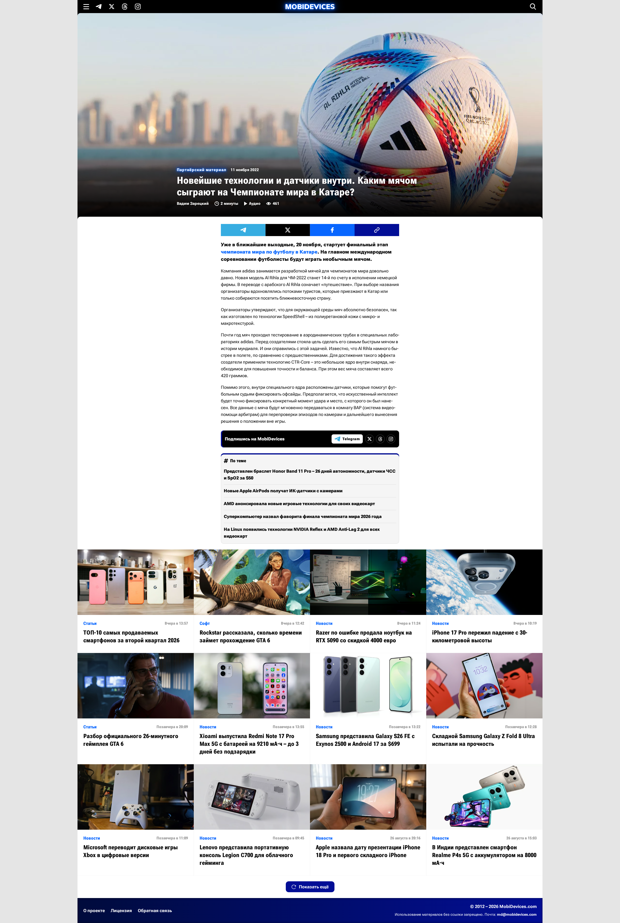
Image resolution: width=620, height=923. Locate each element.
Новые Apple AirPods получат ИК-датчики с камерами (283, 490)
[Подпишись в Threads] (124, 6)
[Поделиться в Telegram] (243, 230)
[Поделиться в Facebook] (332, 230)
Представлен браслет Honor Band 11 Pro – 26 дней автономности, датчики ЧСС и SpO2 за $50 (309, 474)
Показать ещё (314, 886)
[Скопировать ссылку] (377, 230)
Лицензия (121, 910)
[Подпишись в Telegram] (98, 6)
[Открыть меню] (86, 6)
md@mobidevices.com (517, 914)
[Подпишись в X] (111, 6)
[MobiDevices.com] (310, 6)
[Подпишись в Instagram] (137, 6)
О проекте (94, 910)
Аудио (254, 203)
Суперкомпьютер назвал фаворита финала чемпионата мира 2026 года (303, 516)
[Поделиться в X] (287, 230)
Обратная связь (155, 910)
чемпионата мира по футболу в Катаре (269, 252)
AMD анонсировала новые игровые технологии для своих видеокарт (299, 503)
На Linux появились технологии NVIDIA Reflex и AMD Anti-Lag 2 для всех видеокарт (302, 533)
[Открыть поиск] (533, 6)
